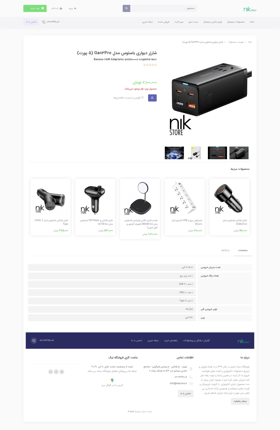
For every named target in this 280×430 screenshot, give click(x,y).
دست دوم (193, 22)
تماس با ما (31, 22)
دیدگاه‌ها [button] (225, 250)
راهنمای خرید (171, 340)
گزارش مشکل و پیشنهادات (196, 340)
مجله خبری (147, 22)
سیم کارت (178, 22)
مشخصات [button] (243, 250)
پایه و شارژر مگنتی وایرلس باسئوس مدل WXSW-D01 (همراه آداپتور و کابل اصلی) (141, 224)
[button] (35, 8)
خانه (252, 22)
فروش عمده (163, 22)
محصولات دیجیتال (236, 22)
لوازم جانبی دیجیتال (212, 22)
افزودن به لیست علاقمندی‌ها (127, 98)
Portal (131, 411)
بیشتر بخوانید (240, 401)
